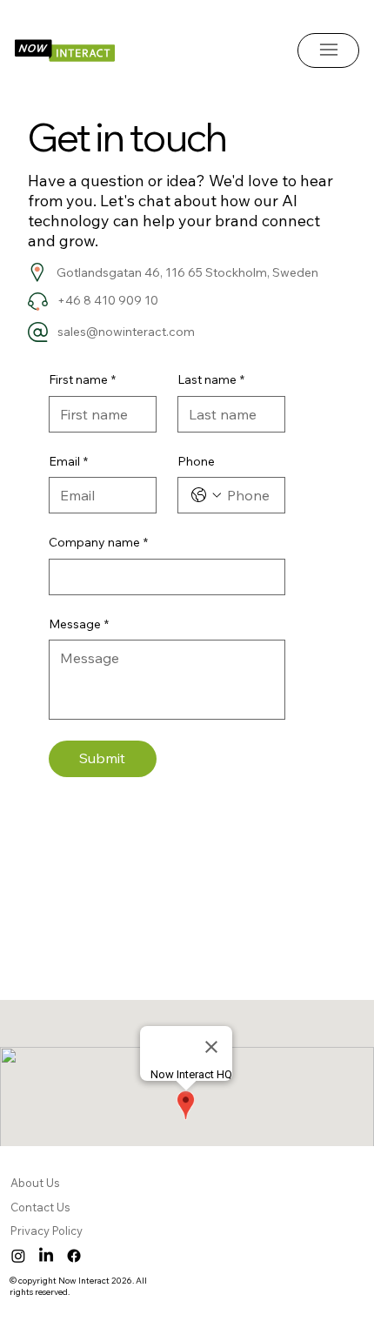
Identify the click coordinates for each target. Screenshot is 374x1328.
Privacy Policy (47, 1230)
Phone (196, 461)
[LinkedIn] (46, 1255)
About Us (36, 1183)
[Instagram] (18, 1255)
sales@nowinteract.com (126, 331)
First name (82, 379)
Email (68, 461)
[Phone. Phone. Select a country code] (206, 495)
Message (79, 624)
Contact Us (40, 1207)
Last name (210, 379)
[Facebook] (74, 1255)
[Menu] (329, 50)
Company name (98, 542)
